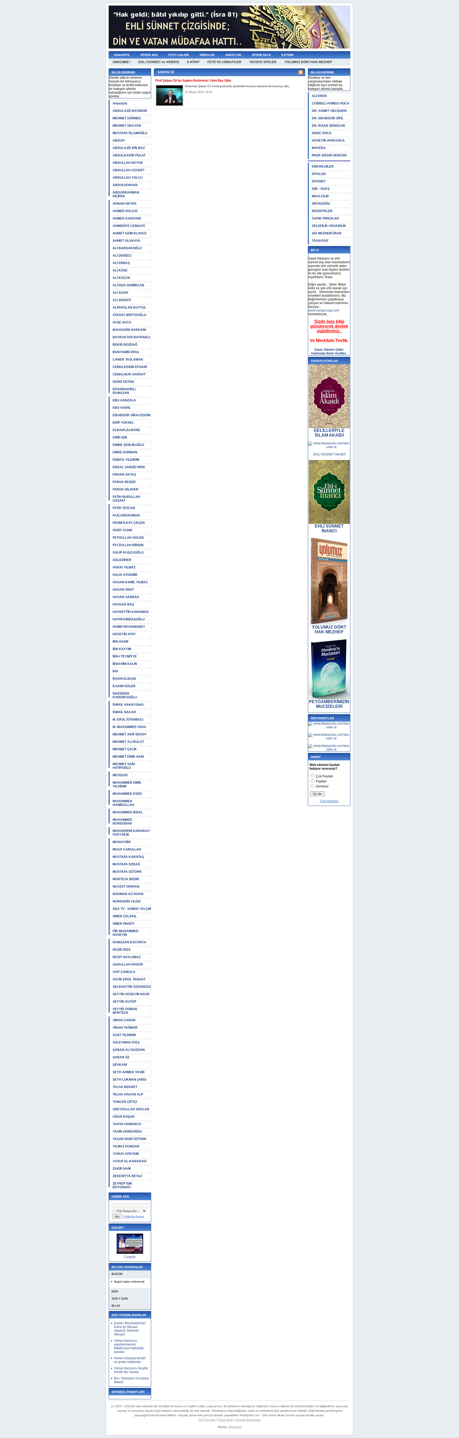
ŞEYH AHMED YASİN (128, 1072)
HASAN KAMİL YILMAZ (130, 582)
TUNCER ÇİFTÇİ (125, 1102)
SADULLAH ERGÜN (128, 964)
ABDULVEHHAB (125, 185)
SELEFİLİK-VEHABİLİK (329, 226)
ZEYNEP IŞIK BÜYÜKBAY (122, 1185)
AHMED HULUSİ (125, 211)
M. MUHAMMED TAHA (129, 727)
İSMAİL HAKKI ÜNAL (128, 705)
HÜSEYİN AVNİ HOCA (328, 140)
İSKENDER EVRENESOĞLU (125, 695)
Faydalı (321, 781)
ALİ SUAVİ (120, 293)
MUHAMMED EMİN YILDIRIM (127, 784)
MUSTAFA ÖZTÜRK (127, 872)
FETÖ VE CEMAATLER (224, 62)
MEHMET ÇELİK (125, 749)
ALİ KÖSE (120, 270)
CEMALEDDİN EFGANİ (130, 367)
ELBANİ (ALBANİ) (126, 430)
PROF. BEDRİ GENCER (329, 155)
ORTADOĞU (321, 203)
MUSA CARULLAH (127, 849)
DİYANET (319, 181)
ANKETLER (233, 54)
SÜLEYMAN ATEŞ (126, 1042)
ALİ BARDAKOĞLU (127, 248)
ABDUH (119, 140)
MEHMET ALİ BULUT (128, 742)
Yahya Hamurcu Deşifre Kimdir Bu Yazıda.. (131, 1370)
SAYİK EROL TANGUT (129, 979)
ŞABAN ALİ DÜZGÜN (129, 1050)
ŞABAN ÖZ (121, 1057)
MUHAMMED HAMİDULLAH (123, 803)
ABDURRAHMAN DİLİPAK (126, 194)
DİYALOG (319, 174)
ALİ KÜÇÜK (121, 278)
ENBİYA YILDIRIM (126, 460)
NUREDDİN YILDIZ (127, 901)
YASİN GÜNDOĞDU (127, 1131)
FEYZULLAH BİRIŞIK (128, 545)
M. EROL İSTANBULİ (128, 719)
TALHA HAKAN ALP (128, 1094)
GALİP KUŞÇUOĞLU (128, 552)
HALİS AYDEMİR (125, 575)
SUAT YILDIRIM (124, 1035)
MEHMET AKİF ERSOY (130, 734)
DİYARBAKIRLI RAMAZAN (124, 391)
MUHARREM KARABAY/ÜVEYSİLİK (131, 832)
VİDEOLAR (207, 54)
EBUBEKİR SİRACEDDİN (132, 415)
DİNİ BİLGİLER (323, 166)
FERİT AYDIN (122, 530)
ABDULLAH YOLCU (128, 177)
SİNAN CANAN (124, 1020)
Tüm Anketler (329, 801)
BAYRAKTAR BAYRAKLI (131, 337)
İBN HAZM (120, 641)
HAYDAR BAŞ (123, 604)
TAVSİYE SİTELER (263, 62)
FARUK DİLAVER (125, 489)
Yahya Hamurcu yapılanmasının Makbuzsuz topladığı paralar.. (129, 1346)
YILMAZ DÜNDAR (126, 1146)
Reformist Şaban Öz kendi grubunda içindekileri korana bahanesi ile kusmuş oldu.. (238, 86)
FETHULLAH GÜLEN (128, 538)
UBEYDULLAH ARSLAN (131, 1109)
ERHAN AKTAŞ (124, 474)
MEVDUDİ (120, 775)
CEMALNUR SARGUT (129, 374)
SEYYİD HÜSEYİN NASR (131, 994)
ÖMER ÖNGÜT (123, 924)
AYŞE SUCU (122, 322)
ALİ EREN (319, 96)
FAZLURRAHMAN (126, 515)
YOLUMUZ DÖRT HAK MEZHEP (308, 62)
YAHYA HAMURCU (127, 1124)
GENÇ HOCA (322, 133)
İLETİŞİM (287, 54)
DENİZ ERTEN (123, 382)
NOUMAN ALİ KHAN (128, 894)
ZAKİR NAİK (122, 1168)
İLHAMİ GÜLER (124, 686)
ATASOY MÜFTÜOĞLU (129, 315)
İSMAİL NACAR (124, 712)
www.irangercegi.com (323, 310)
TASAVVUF (320, 241)
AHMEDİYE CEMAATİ (129, 226)
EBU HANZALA (124, 400)
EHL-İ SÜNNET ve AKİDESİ (158, 62)
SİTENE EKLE (261, 54)
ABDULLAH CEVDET (128, 170)
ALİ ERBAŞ (121, 263)
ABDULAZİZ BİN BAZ (129, 148)
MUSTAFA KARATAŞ (128, 857)
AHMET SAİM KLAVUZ (129, 233)
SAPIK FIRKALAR (325, 218)
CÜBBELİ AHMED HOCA (330, 103)
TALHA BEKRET (125, 1087)
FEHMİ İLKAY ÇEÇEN (129, 523)
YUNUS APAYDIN (126, 1154)
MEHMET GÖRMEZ (127, 118)
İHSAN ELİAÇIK (124, 679)
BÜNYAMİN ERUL (126, 352)
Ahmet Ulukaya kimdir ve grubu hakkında (130, 1360)
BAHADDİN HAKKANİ (129, 330)
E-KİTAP (193, 62)
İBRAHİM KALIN (125, 664)
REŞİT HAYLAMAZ (127, 957)
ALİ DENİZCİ (122, 255)
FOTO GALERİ (178, 54)
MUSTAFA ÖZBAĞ (126, 864)
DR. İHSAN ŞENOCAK (328, 126)
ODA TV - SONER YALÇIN (132, 909)
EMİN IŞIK (120, 437)
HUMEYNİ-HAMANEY (129, 627)
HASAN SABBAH (126, 597)
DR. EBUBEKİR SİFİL (327, 118)
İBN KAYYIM (122, 649)
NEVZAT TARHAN (126, 886)
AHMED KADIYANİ (127, 218)
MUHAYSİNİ (121, 842)
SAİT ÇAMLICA (124, 972)
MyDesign (235, 1426)
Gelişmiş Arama (134, 1216)
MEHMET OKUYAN (127, 126)
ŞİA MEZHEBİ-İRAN (326, 233)
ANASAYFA (122, 54)
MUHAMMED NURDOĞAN (122, 821)
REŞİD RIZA (122, 950)
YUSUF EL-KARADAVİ (129, 1161)
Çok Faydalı (324, 776)
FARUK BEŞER (124, 482)
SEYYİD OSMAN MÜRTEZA (125, 1011)
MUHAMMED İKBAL (128, 812)
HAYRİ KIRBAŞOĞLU (129, 619)
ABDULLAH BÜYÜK (128, 163)
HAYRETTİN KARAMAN (130, 612)
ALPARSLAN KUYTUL (129, 307)
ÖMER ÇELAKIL (125, 916)
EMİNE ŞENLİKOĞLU (128, 445)
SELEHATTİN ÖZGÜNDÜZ (132, 987)
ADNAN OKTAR (125, 203)
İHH (115, 671)
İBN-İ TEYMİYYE (125, 656)
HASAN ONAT (123, 589)
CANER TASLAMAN (128, 359)
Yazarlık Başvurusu (248, 1419)
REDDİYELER (322, 211)
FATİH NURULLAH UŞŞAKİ (126, 498)
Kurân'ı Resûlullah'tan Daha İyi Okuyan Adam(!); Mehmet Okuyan (130, 1328)
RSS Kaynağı (207, 1419)
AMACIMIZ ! (121, 62)
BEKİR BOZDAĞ (125, 345)
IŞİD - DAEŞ (321, 189)
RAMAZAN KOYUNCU (129, 942)
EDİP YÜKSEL (123, 422)
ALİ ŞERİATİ (122, 300)
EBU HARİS (121, 408)
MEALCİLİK (320, 196)
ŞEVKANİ (120, 1065)
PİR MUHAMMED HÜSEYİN (125, 933)
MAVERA (319, 148)
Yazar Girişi (225, 1419)
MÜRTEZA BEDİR (126, 879)
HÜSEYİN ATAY (124, 634)
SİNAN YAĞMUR (125, 1027)
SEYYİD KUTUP (124, 1001)
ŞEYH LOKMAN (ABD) (129, 1079)
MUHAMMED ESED (127, 794)
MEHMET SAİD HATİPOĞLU (124, 766)
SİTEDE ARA (149, 54)
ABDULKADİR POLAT (129, 155)
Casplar (130, 1257)
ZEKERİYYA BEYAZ (127, 1176)
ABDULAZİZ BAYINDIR (130, 111)
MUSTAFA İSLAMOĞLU (130, 133)
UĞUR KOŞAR (124, 1117)
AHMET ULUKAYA (126, 241)
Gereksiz (322, 786)
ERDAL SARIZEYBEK (129, 467)
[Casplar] (130, 1253)
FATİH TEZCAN (124, 508)
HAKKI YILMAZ (124, 567)
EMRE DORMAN (125, 452)
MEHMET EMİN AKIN (128, 757)
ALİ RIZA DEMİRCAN (128, 285)
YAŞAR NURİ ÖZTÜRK (130, 1139)
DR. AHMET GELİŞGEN (329, 111)
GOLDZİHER (122, 560)
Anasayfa (120, 103)
